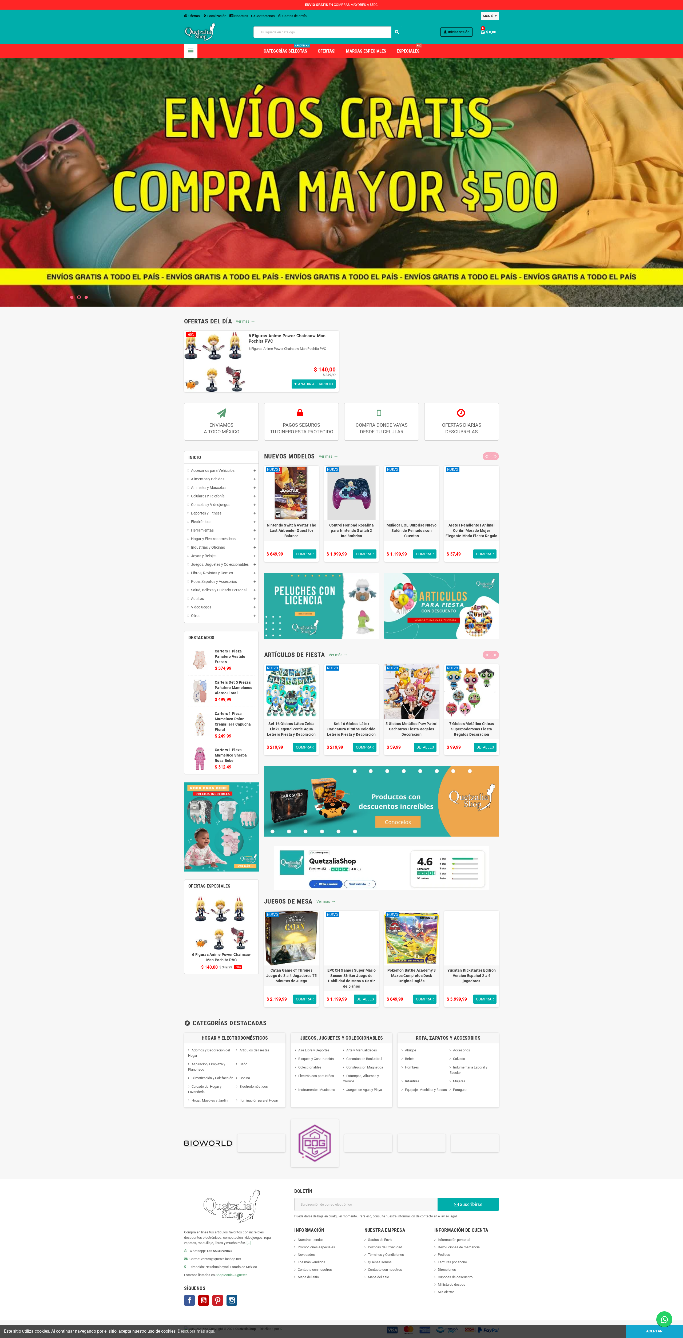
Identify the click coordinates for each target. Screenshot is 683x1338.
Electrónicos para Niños (316, 1076)
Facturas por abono (452, 1262)
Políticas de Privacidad (385, 1247)
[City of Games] (261, 1143)
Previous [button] (487, 456)
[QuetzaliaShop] (200, 32)
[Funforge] (315, 1143)
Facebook (189, 1300)
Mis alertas (446, 1292)
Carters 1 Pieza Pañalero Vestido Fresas (230, 656)
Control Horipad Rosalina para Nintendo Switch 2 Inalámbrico (351, 530)
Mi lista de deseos (451, 1284)
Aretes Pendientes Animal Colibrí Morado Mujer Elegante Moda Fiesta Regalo (472, 530)
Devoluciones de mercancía (459, 1247)
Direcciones (447, 1270)
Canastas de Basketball (364, 1059)
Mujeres (459, 1081)
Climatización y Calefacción (212, 1078)
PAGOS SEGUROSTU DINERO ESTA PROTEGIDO (301, 428)
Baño (243, 1064)
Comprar (343, 200)
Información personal (454, 1240)
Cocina (245, 1078)
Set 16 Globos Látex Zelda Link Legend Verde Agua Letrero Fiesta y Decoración (291, 729)
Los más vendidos (311, 1262)
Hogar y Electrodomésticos (235, 1038)
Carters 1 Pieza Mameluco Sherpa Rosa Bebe (231, 755)
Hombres (412, 1067)
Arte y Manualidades (361, 1050)
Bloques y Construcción (316, 1059)
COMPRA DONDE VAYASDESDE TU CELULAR (382, 428)
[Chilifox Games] (208, 1143)
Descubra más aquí (196, 1331)
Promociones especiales (316, 1247)
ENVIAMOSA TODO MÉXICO (221, 428)
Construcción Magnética (364, 1067)
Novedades (306, 1255)
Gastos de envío (292, 16)
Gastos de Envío (380, 1240)
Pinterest (217, 1300)
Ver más (245, 321)
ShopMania (224, 1275)
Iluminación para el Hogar (259, 1100)
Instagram (232, 1300)
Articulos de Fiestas (254, 1050)
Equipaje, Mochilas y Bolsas (426, 1090)
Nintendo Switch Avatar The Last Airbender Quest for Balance (291, 530)
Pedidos (444, 1255)
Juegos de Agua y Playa (364, 1090)
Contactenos (265, 16)
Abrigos (410, 1050)
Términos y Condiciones (386, 1255)
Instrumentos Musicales (316, 1090)
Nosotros (240, 16)
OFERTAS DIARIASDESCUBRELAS (461, 428)
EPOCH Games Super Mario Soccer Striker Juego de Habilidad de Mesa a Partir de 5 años (351, 978)
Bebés (410, 1059)
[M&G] (475, 1143)
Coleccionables (309, 1067)
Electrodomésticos (254, 1086)
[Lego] (422, 1143)
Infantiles (412, 1081)
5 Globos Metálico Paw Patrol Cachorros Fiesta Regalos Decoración (412, 729)
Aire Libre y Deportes (313, 1050)
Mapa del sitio (308, 1277)
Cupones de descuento (455, 1277)
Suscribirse (470, 1204)
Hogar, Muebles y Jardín (210, 1100)
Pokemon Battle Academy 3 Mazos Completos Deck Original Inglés (411, 975)
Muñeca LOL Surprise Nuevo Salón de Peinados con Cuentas (412, 530)
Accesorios (461, 1050)
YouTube (203, 1300)
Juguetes (240, 1275)
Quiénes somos (380, 1262)
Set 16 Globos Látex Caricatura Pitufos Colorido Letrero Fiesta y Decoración (351, 729)
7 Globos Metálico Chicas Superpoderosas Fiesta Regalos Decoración (471, 729)
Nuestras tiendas (311, 1240)
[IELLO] (368, 1143)
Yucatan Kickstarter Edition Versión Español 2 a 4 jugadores (471, 975)
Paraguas (460, 1090)
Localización (214, 16)
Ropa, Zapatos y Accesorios (448, 1038)
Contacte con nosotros (315, 1270)
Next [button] (495, 456)
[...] (249, 1243)
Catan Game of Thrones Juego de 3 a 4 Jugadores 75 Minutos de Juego (291, 975)
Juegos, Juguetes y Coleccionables (341, 1038)
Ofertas (192, 16)
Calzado (459, 1059)
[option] (261, 361)
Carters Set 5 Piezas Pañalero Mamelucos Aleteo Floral (233, 687)
